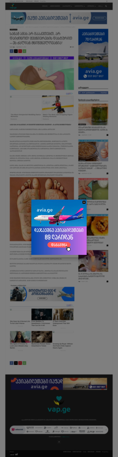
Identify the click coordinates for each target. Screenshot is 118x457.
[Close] (84, 202)
